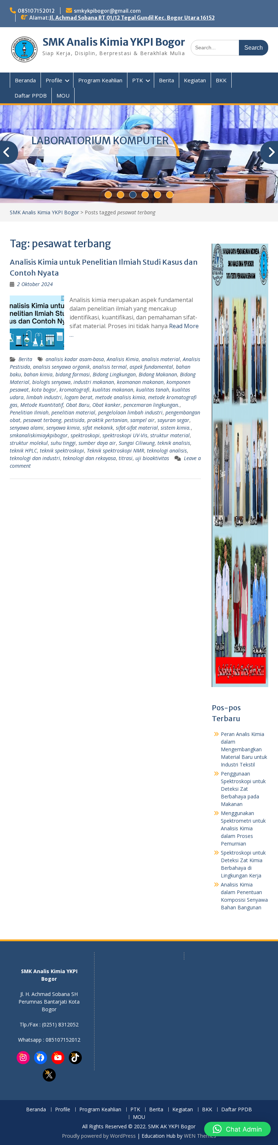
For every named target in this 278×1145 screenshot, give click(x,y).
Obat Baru (77, 404)
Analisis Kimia (123, 359)
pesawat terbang (42, 420)
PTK (137, 80)
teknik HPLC (23, 450)
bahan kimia (38, 374)
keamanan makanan (140, 382)
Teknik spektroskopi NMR (115, 450)
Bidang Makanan (158, 374)
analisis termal (110, 366)
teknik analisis (173, 442)
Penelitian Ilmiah (29, 412)
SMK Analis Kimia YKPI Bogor (113, 42)
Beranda (25, 80)
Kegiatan (195, 80)
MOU (63, 95)
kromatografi (74, 389)
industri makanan (93, 382)
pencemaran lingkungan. (151, 404)
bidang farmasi (72, 374)
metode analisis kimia (120, 397)
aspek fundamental (151, 366)
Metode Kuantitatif (41, 404)
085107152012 (36, 11)
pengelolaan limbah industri (130, 412)
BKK (221, 80)
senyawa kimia (63, 427)
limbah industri (44, 397)
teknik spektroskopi (62, 450)
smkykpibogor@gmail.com (107, 11)
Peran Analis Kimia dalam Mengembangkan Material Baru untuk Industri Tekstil (244, 749)
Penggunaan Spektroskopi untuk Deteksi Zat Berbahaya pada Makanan (243, 788)
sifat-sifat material (137, 427)
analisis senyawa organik (61, 366)
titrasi (125, 458)
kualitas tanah (152, 389)
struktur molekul (29, 442)
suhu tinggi (63, 442)
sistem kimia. (176, 427)
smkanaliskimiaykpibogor (39, 435)
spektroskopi (85, 435)
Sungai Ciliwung (137, 442)
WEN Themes (200, 1135)
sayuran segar (173, 420)
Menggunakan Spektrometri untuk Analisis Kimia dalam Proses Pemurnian (243, 828)
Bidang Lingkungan (114, 374)
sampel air (142, 420)
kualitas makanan (112, 389)
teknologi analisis (167, 450)
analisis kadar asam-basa (75, 359)
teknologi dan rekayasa (89, 458)
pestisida (74, 420)
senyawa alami (26, 427)
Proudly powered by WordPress (99, 1135)
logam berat (78, 397)
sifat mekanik (98, 427)
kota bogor (43, 389)
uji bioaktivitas (152, 458)
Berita (166, 80)
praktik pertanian (107, 420)
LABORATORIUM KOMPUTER (100, 140)
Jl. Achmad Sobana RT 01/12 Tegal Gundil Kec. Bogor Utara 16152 (132, 18)
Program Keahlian (100, 80)
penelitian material (73, 412)
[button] (237, 1129)
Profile (54, 80)
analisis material (161, 359)
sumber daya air (97, 442)
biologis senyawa (51, 382)
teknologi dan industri (35, 458)
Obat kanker (106, 404)
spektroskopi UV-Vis (124, 435)
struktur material (170, 435)
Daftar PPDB (30, 95)
